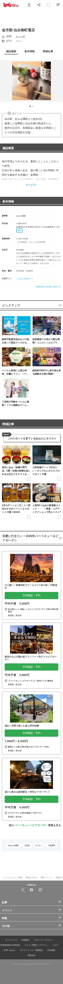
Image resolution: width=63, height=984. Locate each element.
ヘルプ (55, 944)
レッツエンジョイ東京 (13, 877)
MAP (19, 230)
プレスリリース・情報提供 (31, 950)
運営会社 (31, 955)
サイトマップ (11, 939)
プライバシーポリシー (43, 939)
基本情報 (8, 201)
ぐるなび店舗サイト (25, 278)
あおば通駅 (14, 845)
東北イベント (46, 877)
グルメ (39, 845)
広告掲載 (51, 950)
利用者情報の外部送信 (10, 944)
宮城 (28, 845)
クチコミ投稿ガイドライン (36, 944)
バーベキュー (22, 825)
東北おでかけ (31, 877)
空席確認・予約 (31, 595)
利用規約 (25, 939)
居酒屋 (52, 845)
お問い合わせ (9, 950)
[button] (30, 106)
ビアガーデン (39, 825)
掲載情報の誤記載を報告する (48, 286)
